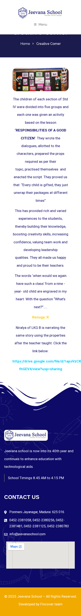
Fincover (47, 604)
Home (25, 44)
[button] (17, 79)
